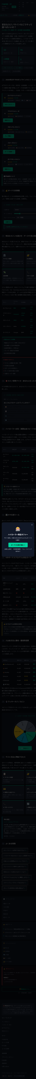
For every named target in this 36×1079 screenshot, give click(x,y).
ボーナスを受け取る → (18, 545)
